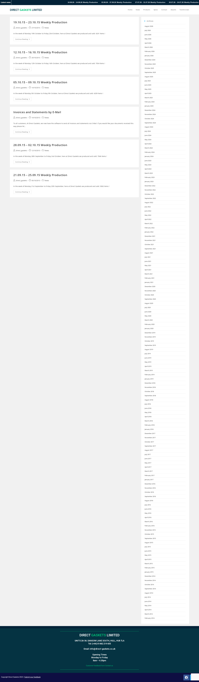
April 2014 (148, 610)
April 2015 (148, 559)
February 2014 (149, 618)
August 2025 (149, 77)
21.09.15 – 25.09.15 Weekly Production (40, 175)
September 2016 (150, 496)
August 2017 (149, 450)
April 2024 (148, 144)
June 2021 (148, 261)
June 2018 (148, 408)
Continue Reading (23, 38)
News (47, 28)
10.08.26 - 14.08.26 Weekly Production (59, 2)
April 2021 (148, 270)
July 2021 (148, 257)
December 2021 (150, 236)
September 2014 (150, 589)
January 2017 (149, 480)
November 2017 (150, 438)
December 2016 (150, 484)
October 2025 (149, 68)
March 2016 (149, 521)
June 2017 (148, 459)
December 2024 (150, 110)
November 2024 (150, 114)
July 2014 (148, 597)
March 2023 (149, 173)
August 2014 (149, 593)
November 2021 (150, 240)
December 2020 (150, 286)
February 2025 (149, 102)
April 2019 (148, 366)
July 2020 (148, 307)
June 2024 (148, 135)
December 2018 (150, 383)
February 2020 (149, 324)
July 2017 (148, 454)
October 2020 (149, 295)
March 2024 (149, 148)
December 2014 (150, 576)
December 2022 (150, 186)
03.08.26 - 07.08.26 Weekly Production (93, 2)
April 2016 (148, 517)
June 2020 (148, 312)
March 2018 (149, 421)
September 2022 (150, 198)
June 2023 (148, 161)
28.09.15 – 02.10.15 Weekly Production (40, 145)
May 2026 (148, 39)
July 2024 (148, 131)
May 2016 (148, 513)
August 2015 (149, 542)
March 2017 (149, 471)
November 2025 (150, 64)
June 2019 (148, 358)
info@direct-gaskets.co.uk (102, 649)
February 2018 (149, 425)
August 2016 (149, 501)
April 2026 (148, 43)
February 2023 (149, 177)
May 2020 (148, 316)
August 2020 (149, 303)
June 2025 (148, 85)
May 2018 (148, 412)
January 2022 (149, 232)
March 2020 (149, 320)
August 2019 (149, 349)
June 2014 (148, 601)
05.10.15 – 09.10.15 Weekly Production (40, 82)
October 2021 (149, 244)
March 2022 (149, 223)
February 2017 (149, 475)
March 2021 (149, 274)
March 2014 (149, 614)
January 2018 (149, 429)
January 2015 (149, 572)
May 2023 (148, 165)
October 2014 (149, 584)
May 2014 (148, 605)
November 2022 (150, 190)
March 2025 (149, 98)
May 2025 (148, 89)
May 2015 (148, 555)
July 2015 (148, 547)
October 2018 (149, 391)
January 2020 (149, 328)
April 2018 (148, 417)
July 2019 (148, 354)
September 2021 (150, 249)
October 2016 (149, 492)
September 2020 (150, 299)
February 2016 (149, 526)
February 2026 (149, 51)
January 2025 (149, 106)
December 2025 (150, 60)
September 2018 (150, 396)
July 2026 (148, 30)
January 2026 (149, 56)
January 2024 (149, 156)
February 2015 (149, 568)
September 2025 (150, 72)
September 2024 (150, 123)
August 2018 (149, 400)
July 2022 (148, 207)
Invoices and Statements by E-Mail (37, 112)
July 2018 (148, 404)
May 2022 (148, 215)
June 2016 (148, 509)
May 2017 (148, 463)
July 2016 (148, 505)
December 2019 (150, 333)
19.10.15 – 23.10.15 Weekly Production (40, 22)
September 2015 (150, 538)
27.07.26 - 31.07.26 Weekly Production (126, 2)
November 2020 (150, 291)
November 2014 (150, 580)
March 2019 (149, 370)
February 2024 (149, 152)
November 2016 (150, 488)
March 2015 (149, 563)
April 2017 (148, 467)
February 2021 (149, 278)
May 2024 (148, 140)
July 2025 (148, 81)
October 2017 (149, 442)
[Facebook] (186, 677)
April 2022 (148, 219)
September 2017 (150, 446)
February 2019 (149, 375)
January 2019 (149, 379)
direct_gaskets (21, 28)
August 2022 (149, 202)
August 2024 (149, 127)
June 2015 (148, 551)
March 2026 (149, 47)
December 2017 (150, 433)
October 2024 (149, 119)
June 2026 (148, 35)
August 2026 (149, 26)
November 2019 (150, 337)
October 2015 (149, 534)
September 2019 (150, 345)
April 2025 (148, 93)
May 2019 (148, 362)
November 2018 (150, 387)
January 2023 (149, 181)
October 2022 (149, 194)
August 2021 (149, 253)
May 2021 (148, 265)
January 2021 (149, 282)
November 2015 (150, 530)
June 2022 (148, 211)
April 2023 (148, 169)
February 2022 (149, 228)
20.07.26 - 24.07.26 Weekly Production (160, 2)
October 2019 (149, 341)
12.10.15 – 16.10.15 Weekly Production (40, 52)
